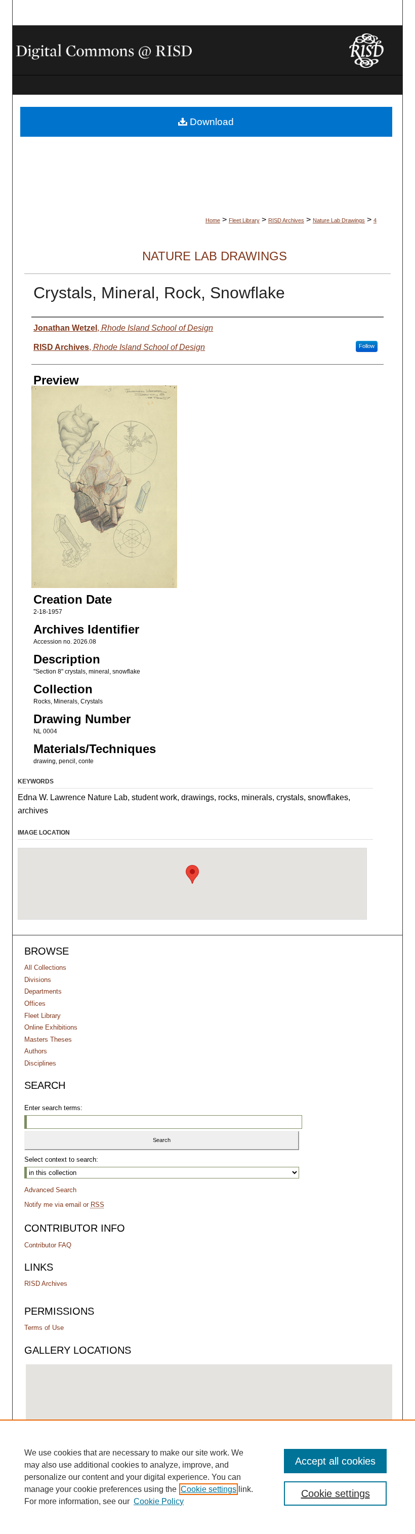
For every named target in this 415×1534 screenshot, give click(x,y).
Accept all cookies (335, 1461)
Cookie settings (208, 1489)
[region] (207, 1477)
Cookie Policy (159, 1501)
